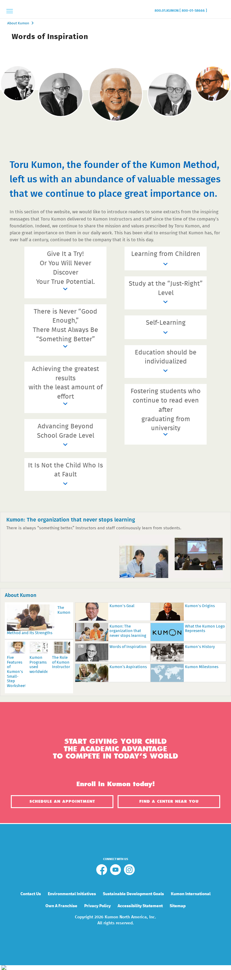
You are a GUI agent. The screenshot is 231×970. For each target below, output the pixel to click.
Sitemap (178, 906)
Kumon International (191, 894)
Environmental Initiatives (72, 894)
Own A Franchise (61, 906)
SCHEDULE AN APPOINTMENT (62, 801)
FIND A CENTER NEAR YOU (169, 801)
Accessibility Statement (140, 906)
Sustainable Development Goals (133, 894)
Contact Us (30, 894)
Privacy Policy (97, 906)
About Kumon (18, 23)
